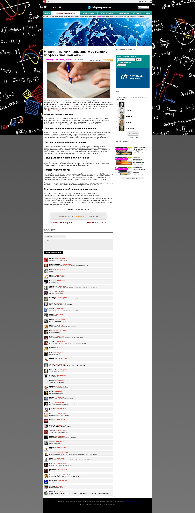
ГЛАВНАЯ (47, 13)
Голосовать (133, 134)
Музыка (86, 16)
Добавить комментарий (53, 252)
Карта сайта (137, 13)
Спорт (125, 16)
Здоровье (56, 16)
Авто (44, 16)
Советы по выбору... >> (96, 223)
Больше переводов (88, 13)
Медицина (82, 16)
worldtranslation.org (130, 501)
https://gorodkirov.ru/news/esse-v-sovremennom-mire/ (63, 110)
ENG (51, 1)
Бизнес (47, 16)
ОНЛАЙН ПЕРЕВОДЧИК (107, 13)
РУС (44, 1)
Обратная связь (124, 13)
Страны (128, 16)
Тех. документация (140, 16)
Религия (121, 16)
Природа (111, 16)
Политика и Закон (105, 16)
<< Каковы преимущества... (62, 223)
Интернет (61, 16)
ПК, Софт (72, 16)
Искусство (65, 16)
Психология (116, 16)
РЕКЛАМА (147, 13)
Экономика (52, 16)
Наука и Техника (92, 16)
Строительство (133, 16)
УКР (48, 1)
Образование (99, 16)
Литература (77, 16)
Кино (69, 16)
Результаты (133, 137)
